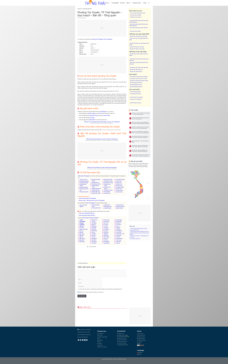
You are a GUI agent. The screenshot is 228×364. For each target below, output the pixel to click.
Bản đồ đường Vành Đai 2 (136, 82)
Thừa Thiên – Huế (120, 233)
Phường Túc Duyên (108, 190)
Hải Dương (94, 238)
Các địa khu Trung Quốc (136, 99)
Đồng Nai (94, 229)
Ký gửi (144, 2)
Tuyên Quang (119, 238)
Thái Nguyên (103, 111)
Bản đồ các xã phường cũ (136, 71)
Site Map (138, 343)
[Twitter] (81, 340)
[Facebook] (78, 340)
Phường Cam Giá (83, 179)
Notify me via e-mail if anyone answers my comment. (91, 292)
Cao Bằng (94, 223)
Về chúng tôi (139, 341)
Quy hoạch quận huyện (121, 343)
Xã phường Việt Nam (87, 8)
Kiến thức (122, 2)
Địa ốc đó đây (100, 340)
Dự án (107, 2)
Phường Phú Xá (95, 182)
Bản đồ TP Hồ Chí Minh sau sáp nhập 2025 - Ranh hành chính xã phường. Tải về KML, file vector (140, 132)
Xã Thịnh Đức (119, 191)
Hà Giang (94, 233)
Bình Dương (82, 238)
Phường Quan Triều (96, 184)
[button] (149, 3)
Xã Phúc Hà (118, 182)
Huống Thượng (91, 113)
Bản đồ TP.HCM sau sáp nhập (137, 48)
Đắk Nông (94, 226)
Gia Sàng (92, 117)
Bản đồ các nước (120, 333)
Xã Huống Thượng (120, 179)
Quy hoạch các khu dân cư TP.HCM (138, 78)
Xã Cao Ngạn (107, 191)
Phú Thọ (106, 238)
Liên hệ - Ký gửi (140, 333)
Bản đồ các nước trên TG (122, 339)
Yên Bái (118, 243)
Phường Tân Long (96, 191)
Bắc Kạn (81, 232)
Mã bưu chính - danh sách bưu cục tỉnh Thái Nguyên (92, 200)
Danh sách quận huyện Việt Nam (87, 215)
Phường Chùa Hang (84, 181)
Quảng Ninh (119, 221)
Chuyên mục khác (137, 2)
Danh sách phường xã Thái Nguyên (87, 198)
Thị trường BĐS (115, 2)
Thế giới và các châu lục (135, 17)
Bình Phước (82, 241)
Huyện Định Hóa (108, 206)
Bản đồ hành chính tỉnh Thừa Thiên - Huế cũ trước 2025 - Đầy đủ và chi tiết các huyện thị (141, 155)
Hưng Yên (94, 243)
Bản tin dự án (99, 335)
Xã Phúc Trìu (119, 184)
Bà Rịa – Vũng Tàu (84, 229)
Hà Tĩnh (93, 236)
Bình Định (82, 240)
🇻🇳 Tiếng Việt (139, 352)
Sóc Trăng (118, 224)
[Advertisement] (102, 28)
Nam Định (106, 232)
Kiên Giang (106, 221)
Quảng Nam (106, 243)
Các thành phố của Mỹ (135, 93)
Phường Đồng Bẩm (84, 182)
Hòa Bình (94, 240)
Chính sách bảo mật (141, 335)
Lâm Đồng (106, 229)
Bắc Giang (82, 234)
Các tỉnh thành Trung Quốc (136, 97)
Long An (106, 230)
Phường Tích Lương (108, 182)
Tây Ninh (118, 227)
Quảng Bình (106, 241)
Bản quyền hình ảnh (141, 338)
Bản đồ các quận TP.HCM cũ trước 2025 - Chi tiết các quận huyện (140, 113)
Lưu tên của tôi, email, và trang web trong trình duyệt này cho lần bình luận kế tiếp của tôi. (100, 289)
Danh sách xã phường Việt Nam (86, 213)
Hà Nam (93, 235)
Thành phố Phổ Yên (96, 208)
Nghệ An (106, 233)
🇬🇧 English (139, 354)
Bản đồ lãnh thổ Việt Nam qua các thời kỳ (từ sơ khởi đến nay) (140, 118)
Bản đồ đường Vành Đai (121, 338)
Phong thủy (99, 343)
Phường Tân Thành (96, 193)
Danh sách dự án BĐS (135, 31)
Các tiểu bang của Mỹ (135, 91)
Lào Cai (105, 226)
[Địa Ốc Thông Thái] (95, 2)
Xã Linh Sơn (119, 181)
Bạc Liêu (81, 230)
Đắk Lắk (93, 224)
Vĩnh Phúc (118, 241)
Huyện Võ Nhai (119, 208)
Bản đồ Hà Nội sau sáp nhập (137, 46)
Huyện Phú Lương (120, 206)
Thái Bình (118, 229)
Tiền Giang (118, 235)
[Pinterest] (87, 340)
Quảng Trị (118, 223)
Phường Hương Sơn (84, 191)
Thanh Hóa (118, 232)
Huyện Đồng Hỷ (107, 208)
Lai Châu (106, 224)
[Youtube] (83, 340)
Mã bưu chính (100, 345)
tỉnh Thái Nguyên (108, 39)
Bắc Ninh (82, 235)
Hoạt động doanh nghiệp (102, 336)
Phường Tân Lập (95, 190)
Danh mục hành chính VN (122, 341)
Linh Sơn (100, 113)
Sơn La (117, 226)
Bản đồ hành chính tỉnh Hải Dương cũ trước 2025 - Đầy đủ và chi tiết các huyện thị (140, 146)
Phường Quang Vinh (96, 188)
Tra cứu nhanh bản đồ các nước (137, 13)
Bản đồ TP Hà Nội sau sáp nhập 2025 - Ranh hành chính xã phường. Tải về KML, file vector (140, 123)
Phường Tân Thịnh (108, 179)
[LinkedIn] (85, 340)
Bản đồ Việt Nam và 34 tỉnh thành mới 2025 (140, 141)
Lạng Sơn (106, 227)
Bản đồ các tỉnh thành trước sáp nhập (139, 67)
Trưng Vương (106, 115)
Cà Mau (93, 221)
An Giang (82, 227)
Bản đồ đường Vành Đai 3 (136, 84)
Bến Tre (81, 237)
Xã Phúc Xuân (119, 185)
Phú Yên (106, 240)
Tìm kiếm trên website (141, 340)
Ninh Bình (106, 235)
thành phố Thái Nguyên (97, 39)
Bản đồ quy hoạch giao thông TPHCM (139, 80)
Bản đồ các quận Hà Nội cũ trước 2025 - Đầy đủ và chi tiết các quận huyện (140, 127)
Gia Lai (93, 232)
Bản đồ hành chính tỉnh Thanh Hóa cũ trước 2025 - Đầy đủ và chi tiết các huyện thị (140, 137)
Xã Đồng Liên (107, 193)
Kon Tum (106, 223)
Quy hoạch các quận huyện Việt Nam (139, 27)
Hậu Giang (94, 241)
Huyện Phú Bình (120, 205)
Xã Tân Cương (119, 190)
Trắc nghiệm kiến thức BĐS (122, 344)
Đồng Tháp (94, 230)
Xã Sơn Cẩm (119, 188)
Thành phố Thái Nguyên (84, 176)
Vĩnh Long (118, 240)
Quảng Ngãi (119, 219)
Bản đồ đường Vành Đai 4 (136, 86)
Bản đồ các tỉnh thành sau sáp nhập (138, 36)
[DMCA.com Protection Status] (140, 345)
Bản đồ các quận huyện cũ (136, 69)
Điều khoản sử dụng (141, 336)
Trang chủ (79, 8)
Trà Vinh (118, 236)
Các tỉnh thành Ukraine (135, 102)
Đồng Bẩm (92, 119)
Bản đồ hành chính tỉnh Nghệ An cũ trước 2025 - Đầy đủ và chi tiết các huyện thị (139, 151)
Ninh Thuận (106, 236)
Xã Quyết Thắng (120, 187)
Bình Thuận (94, 219)
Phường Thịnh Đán (108, 181)
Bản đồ (128, 2)
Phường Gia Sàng (84, 187)
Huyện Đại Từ (107, 205)
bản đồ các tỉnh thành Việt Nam (90, 217)
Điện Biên (94, 227)
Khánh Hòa (106, 219)
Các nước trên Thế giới (135, 15)
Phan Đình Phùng (93, 115)
